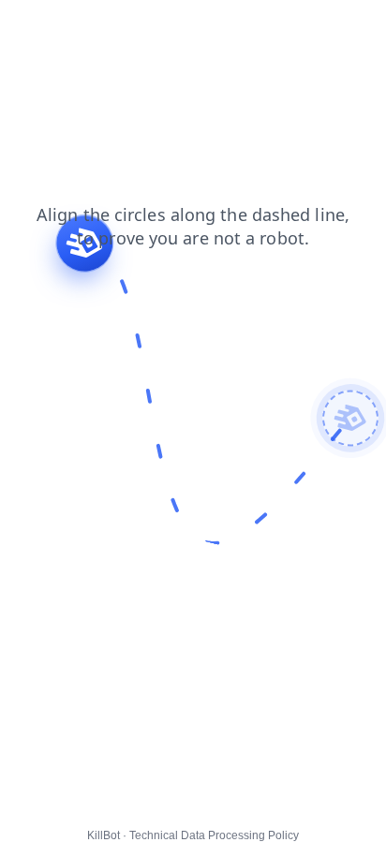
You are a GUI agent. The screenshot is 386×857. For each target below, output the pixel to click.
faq (22, 27)
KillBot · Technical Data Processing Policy (193, 835)
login (68, 27)
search (125, 27)
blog (180, 27)
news (230, 27)
